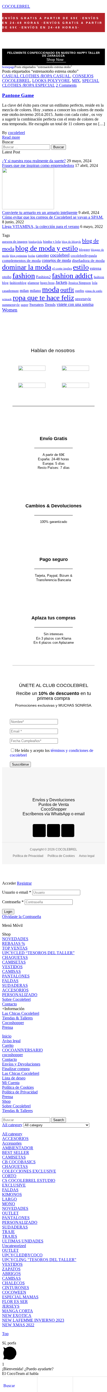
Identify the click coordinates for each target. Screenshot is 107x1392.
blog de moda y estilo (46, 248)
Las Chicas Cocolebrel (20, 1013)
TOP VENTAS (15, 948)
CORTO (9, 1176)
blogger (84, 249)
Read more (11, 137)
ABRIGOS (11, 1273)
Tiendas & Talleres (17, 1018)
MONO (8, 1204)
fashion (23, 275)
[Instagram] (53, 830)
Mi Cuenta (10, 1082)
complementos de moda (21, 260)
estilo (81, 267)
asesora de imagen (15, 241)
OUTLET (10, 1213)
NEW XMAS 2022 (18, 1325)
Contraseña (13, 902)
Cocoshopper (13, 1022)
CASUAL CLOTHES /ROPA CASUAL (36, 76)
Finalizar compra (16, 1069)
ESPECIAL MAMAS (20, 1297)
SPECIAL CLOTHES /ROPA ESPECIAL (50, 82)
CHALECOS (13, 1283)
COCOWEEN (14, 1292)
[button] (56, 60)
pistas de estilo (93, 291)
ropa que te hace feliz (43, 298)
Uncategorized (14, 1245)
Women (9, 310)
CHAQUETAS (15, 957)
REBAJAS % (13, 943)
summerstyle (11, 305)
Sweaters (36, 304)
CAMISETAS (14, 962)
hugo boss (47, 283)
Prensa (7, 1027)
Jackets (61, 282)
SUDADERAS (15, 985)
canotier (42, 255)
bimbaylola (35, 241)
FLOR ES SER (15, 1301)
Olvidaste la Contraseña (21, 916)
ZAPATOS (11, 1269)
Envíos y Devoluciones (21, 1064)
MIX (76, 80)
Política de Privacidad (20, 1092)
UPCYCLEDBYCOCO (22, 1255)
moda (50, 289)
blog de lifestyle (71, 241)
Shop (6, 1101)
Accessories (12, 1143)
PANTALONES (16, 976)
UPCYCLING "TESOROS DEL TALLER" (39, 1259)
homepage (8, 67)
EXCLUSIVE (14, 1185)
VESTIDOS (12, 967)
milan (24, 290)
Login (8, 912)
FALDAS (10, 981)
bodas (31, 255)
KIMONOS (12, 1194)
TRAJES (9, 1236)
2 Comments (66, 85)
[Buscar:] (26, 147)
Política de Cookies (18, 1087)
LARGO (9, 1199)
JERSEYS (10, 1306)
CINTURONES (15, 1287)
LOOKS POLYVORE (51, 80)
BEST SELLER (15, 1152)
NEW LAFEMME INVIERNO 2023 (33, 1320)
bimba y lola (52, 241)
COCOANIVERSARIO (22, 1050)
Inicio (6, 1036)
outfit (67, 289)
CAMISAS (11, 971)
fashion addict (72, 276)
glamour (33, 283)
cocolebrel (16, 132)
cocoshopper (12, 1055)
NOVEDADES (15, 939)
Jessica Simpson (79, 283)
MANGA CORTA (17, 1311)
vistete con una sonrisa (75, 304)
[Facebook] (39, 830)
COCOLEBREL (16, 6)
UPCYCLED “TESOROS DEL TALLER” (38, 953)
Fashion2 (43, 277)
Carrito (8, 1045)
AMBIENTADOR (17, 1148)
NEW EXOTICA (16, 1315)
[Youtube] (67, 830)
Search (58, 1120)
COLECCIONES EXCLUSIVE (29, 1171)
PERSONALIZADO (19, 995)
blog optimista (18, 255)
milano (35, 290)
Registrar (24, 883)
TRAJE (8, 1232)
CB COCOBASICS (19, 1162)
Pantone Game (18, 95)
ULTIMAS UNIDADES (22, 1241)
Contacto (9, 1004)
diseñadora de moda (88, 260)
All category (12, 1134)
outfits (79, 291)
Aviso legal (11, 1041)
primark (7, 299)
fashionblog (18, 283)
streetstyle (83, 299)
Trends (50, 304)
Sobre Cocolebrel (16, 999)
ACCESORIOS (15, 990)
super (24, 305)
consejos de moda (56, 260)
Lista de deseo (13, 1078)
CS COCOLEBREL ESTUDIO (28, 1180)
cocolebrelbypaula (84, 255)
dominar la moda (26, 267)
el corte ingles (62, 268)
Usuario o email (16, 892)
